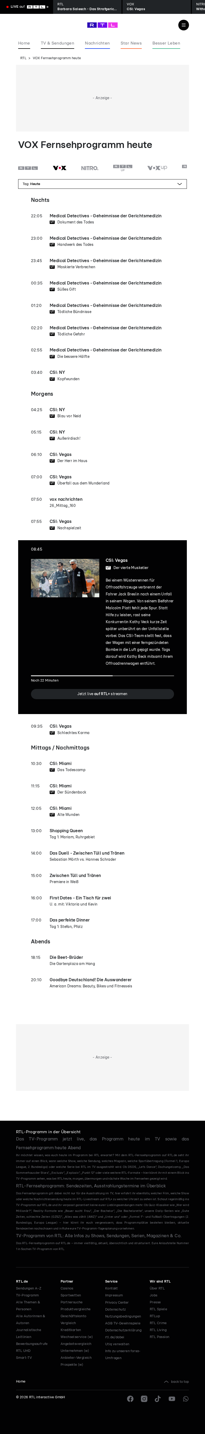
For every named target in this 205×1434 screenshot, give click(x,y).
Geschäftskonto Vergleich (73, 1320)
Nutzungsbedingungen (123, 1316)
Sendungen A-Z (28, 1288)
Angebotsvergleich (76, 1344)
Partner (67, 1281)
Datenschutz (115, 1309)
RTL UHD (23, 1351)
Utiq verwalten (117, 1344)
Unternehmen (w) (75, 1351)
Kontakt (111, 1288)
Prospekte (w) (72, 1365)
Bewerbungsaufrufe (32, 1344)
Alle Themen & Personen (28, 1306)
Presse (155, 1302)
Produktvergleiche (76, 1309)
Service (111, 1281)
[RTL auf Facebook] (130, 1399)
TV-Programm (27, 1295)
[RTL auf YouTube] (172, 1399)
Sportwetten (71, 1295)
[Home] (102, 25)
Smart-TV (24, 1358)
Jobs (153, 1295)
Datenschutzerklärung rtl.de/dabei (123, 1334)
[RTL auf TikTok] (158, 1399)
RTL (23, 58)
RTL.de (22, 1281)
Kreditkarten (71, 1330)
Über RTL (157, 1288)
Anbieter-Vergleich (76, 1358)
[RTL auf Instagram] (144, 1399)
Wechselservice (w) (77, 1337)
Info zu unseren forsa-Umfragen (123, 1354)
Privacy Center (117, 1302)
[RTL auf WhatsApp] (186, 1399)
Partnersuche (72, 1302)
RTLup (155, 1316)
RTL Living (158, 1330)
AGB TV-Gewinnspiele (123, 1323)
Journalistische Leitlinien (28, 1333)
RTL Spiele (158, 1309)
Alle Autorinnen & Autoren (30, 1320)
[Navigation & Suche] (183, 25)
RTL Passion (159, 1337)
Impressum (114, 1295)
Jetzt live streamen (102, 694)
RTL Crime (158, 1323)
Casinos (67, 1288)
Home (21, 1381)
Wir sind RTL (160, 1281)
